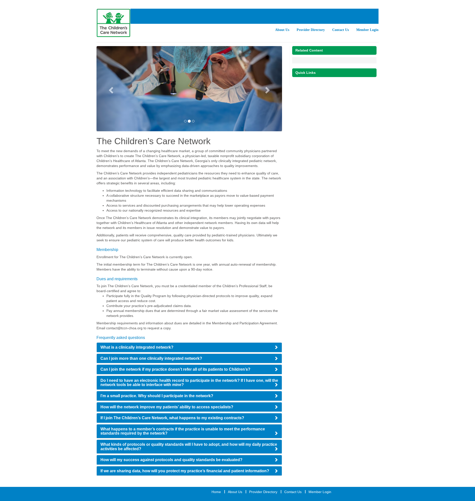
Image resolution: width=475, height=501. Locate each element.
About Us (282, 30)
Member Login (367, 30)
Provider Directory (311, 30)
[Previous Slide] (110, 88)
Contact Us (340, 30)
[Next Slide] (268, 88)
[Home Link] (113, 23)
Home (216, 492)
